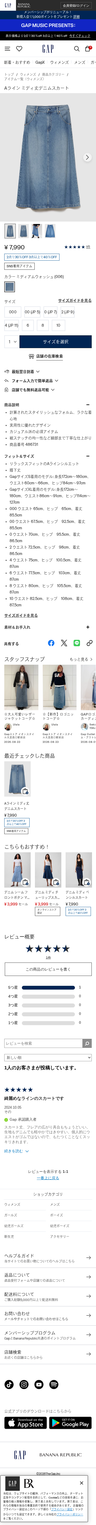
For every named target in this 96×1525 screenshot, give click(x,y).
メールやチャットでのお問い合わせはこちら (36, 1319)
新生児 (9, 1237)
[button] (76, 5)
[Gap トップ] (48, 49)
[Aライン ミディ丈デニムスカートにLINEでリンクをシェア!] (76, 643)
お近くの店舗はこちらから (23, 1358)
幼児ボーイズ (59, 1226)
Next (87, 157)
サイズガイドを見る (75, 300)
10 (59, 325)
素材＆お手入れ (17, 627)
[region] (44, 1498)
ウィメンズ (28, 75)
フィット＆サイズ (19, 456)
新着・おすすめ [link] (17, 62)
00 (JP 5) (32, 312)
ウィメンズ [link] (59, 62)
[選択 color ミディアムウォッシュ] (9, 287)
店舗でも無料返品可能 (30, 390)
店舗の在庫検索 (49, 356)
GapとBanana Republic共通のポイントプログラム (40, 1338)
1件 (88, 247)
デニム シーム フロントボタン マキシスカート (17, 895)
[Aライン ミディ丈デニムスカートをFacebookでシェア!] (51, 643)
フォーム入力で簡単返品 (32, 381)
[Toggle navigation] (7, 48)
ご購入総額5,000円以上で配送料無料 (31, 1300)
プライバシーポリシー (70, 1514)
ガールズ (10, 1215)
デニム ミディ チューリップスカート (48, 895)
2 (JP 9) (67, 312)
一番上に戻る (48, 1178)
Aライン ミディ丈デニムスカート (16, 806)
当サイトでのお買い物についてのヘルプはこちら (39, 1261)
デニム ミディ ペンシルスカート (77, 895)
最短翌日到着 (23, 372)
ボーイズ (56, 1215)
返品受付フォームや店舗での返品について (34, 1281)
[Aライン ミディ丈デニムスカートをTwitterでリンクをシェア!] (64, 643)
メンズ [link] (79, 62)
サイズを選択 (56, 341)
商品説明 (11, 405)
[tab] (48, 371)
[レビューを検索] (87, 1043)
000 (13, 312)
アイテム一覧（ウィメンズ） (25, 79)
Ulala (16, 724)
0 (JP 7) (50, 312)
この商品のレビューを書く (48, 969)
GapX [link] (40, 62)
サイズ (9, 301)
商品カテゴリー (53, 75)
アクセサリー (59, 1237)
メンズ (55, 1205)
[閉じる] (81, 1483)
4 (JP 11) (11, 325)
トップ (9, 75)
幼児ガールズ (13, 1226)
